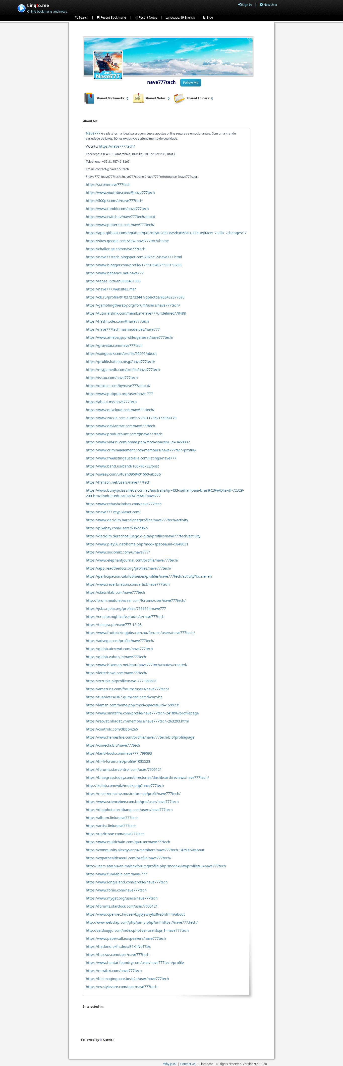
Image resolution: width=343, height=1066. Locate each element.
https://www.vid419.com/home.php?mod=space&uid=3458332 (138, 442)
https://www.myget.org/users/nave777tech (122, 898)
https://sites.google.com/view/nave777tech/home (127, 240)
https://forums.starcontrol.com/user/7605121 (124, 769)
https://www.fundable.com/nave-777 (116, 874)
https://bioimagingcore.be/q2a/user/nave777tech (127, 978)
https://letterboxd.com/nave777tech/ (116, 672)
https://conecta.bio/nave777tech (113, 745)
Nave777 (93, 133)
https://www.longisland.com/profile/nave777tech (127, 882)
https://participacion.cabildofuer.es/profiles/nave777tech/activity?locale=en (149, 576)
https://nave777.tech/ (117, 146)
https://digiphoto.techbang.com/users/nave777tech (129, 809)
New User (270, 5)
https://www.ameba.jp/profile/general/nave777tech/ (129, 337)
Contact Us (188, 1064)
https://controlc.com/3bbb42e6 (112, 729)
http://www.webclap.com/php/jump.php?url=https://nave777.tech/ (142, 922)
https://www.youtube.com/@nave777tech (120, 192)
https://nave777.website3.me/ (111, 289)
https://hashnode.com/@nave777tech (117, 321)
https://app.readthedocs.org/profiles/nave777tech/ (128, 568)
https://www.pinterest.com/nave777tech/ (120, 224)
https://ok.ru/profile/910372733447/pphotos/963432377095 (135, 297)
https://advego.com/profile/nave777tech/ (120, 640)
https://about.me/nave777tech (111, 401)
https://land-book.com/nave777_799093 (119, 753)
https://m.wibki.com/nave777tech (114, 970)
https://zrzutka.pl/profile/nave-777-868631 (121, 680)
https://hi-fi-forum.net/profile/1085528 (118, 761)
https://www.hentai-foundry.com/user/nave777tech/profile (135, 962)
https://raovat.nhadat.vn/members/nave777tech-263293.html (137, 721)
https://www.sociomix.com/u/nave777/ (118, 552)
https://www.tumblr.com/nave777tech (117, 208)
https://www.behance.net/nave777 (115, 273)
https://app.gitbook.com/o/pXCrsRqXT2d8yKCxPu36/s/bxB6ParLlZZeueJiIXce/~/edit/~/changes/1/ (166, 232)
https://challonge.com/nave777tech (115, 248)
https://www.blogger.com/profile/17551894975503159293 (134, 265)
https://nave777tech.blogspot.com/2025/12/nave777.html (134, 256)
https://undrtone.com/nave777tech (115, 833)
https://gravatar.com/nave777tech (114, 345)
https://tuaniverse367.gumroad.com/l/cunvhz (124, 697)
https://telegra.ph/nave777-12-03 (114, 624)
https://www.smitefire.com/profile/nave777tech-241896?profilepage (142, 713)
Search (83, 17)
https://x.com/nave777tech (108, 184)
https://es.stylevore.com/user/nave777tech (121, 986)
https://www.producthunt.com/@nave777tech (124, 434)
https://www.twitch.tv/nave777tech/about (120, 216)
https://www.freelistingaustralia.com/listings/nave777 (131, 458)
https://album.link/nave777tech (112, 817)
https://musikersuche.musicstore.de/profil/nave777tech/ (133, 793)
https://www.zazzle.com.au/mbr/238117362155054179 (131, 417)
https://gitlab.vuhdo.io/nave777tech (116, 656)
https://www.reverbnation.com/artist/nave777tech (128, 584)
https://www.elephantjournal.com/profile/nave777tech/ (132, 560)
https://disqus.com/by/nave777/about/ (118, 385)
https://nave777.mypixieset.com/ (113, 511)
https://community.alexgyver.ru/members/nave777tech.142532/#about (145, 849)
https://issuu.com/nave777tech (112, 377)
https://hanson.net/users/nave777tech (118, 482)
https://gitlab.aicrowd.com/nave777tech (119, 648)
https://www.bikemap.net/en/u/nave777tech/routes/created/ (136, 664)
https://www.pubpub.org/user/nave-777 (119, 393)
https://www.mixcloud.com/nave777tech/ (120, 409)
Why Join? (169, 1064)
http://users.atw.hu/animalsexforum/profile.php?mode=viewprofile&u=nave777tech (156, 866)
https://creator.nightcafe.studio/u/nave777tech (125, 616)
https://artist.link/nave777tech (111, 825)
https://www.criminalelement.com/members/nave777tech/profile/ (141, 450)
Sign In (246, 5)
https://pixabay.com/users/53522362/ (117, 528)
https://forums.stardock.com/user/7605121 (122, 906)
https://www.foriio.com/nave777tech (116, 890)
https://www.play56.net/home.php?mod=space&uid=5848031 (137, 544)
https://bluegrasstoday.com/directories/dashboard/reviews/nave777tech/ (147, 777)
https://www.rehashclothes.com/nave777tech (124, 503)
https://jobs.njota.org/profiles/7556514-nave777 (126, 608)
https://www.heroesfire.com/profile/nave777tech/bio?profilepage (140, 737)
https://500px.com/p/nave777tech (114, 200)
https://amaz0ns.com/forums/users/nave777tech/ (127, 689)
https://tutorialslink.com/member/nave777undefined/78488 (136, 313)
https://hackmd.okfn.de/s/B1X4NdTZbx (118, 946)
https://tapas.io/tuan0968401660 (113, 281)
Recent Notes (147, 17)
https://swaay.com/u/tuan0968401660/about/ (123, 474)
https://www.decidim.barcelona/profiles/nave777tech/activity (137, 520)
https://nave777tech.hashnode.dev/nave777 (123, 329)
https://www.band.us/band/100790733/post (122, 466)
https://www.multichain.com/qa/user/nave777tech (128, 841)
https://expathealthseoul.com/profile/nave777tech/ (128, 858)
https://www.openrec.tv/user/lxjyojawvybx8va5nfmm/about (135, 914)
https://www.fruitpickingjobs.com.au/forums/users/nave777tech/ (140, 632)
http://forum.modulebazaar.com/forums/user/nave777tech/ (136, 600)
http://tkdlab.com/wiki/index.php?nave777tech (125, 785)
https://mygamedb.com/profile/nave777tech (123, 369)
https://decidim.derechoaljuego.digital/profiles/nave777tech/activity (143, 536)
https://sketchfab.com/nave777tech (115, 592)
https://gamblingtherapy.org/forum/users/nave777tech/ (133, 305)
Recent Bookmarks (113, 17)
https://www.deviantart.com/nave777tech (120, 425)
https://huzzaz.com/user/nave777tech (117, 954)
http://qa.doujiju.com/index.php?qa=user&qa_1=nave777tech (137, 930)
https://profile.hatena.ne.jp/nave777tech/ (120, 361)
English (189, 17)
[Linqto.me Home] (21, 7)
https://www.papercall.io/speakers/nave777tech (126, 938)
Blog (209, 17)
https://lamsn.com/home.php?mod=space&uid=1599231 (133, 705)
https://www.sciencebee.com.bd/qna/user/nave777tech (132, 801)
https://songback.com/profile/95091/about (121, 353)
